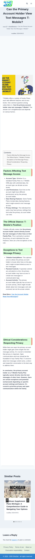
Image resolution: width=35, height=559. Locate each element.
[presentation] (17, 489)
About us (29, 547)
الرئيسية (5, 26)
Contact (26, 550)
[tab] (13, 521)
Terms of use (19, 547)
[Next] (27, 500)
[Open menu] (31, 3)
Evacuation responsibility (14, 550)
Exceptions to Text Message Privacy (17, 159)
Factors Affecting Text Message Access (18, 155)
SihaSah (15, 556)
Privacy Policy (8, 547)
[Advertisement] (17, 56)
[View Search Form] (27, 3)
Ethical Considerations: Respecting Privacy (17, 163)
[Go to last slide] (7, 500)
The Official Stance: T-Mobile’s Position (18, 157)
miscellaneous (13, 26)
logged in (15, 540)
